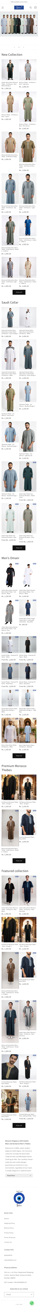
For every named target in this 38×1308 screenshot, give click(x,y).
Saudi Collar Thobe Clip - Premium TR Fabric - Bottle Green (27, 495)
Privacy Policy (8, 1233)
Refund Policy (9, 1228)
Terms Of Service (9, 1237)
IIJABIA (20, 1304)
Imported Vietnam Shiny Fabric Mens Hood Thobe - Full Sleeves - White (26, 331)
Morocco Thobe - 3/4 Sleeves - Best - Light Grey (27, 83)
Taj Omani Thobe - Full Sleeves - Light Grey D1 (25, 454)
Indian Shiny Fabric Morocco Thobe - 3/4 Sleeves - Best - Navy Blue (27, 909)
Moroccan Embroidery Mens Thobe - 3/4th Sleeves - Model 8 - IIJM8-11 (27, 240)
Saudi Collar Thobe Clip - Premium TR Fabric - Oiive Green (26, 537)
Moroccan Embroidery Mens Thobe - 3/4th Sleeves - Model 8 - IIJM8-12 (10, 249)
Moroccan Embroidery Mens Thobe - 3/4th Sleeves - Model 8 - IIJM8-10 (27, 281)
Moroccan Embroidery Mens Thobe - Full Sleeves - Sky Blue (10, 207)
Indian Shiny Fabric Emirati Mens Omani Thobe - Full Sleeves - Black (9, 591)
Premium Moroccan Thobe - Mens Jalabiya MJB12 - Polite (27, 1115)
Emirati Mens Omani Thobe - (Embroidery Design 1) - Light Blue (27, 710)
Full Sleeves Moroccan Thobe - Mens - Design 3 (10, 803)
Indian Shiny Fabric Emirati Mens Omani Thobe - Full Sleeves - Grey (9, 628)
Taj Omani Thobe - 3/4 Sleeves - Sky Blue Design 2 (9, 445)
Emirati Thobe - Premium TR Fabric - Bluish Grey (10, 682)
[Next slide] (23, 47)
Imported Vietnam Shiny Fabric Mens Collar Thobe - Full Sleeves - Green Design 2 (10, 331)
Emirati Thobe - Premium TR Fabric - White (10, 656)
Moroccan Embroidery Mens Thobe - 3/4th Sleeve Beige (10, 155)
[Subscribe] (31, 1294)
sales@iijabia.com (10, 1260)
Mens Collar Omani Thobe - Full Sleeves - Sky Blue (27, 746)
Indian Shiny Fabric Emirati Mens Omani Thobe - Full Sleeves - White (27, 591)
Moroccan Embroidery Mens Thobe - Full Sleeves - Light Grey (27, 207)
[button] (2, 7)
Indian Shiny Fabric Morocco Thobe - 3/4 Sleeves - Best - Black (10, 909)
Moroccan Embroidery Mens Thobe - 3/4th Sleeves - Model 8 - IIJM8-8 (10, 850)
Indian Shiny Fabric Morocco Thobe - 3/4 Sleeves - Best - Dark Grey (27, 1034)
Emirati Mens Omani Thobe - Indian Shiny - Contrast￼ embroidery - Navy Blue (27, 620)
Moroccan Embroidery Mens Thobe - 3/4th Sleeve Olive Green (27, 165)
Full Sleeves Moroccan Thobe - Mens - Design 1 (27, 803)
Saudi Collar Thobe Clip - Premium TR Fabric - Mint (9, 536)
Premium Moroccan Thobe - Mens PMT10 (9, 1082)
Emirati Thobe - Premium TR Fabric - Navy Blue (27, 682)
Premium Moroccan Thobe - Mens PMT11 (9, 1115)
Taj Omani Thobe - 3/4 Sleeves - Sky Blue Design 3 (27, 405)
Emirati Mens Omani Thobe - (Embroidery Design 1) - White (10, 710)
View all (19, 292)
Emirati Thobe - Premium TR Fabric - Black (27, 656)
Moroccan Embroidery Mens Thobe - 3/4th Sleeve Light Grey (10, 281)
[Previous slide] (14, 47)
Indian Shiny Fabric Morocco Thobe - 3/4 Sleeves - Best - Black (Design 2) (10, 84)
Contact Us (8, 1242)
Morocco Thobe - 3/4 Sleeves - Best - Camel (10, 115)
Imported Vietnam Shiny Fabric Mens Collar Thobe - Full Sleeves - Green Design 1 (27, 373)
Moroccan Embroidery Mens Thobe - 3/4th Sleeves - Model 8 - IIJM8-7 (10, 1046)
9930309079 (8, 1255)
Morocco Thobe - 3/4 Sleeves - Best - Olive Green (27, 125)
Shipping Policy (9, 1223)
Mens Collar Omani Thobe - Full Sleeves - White (9, 746)
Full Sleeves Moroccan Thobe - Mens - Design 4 (27, 1082)
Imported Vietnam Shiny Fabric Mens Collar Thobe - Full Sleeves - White (9, 373)
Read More (11, 1175)
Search (6, 1218)
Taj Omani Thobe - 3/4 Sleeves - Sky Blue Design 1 (9, 494)
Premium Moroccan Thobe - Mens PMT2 (27, 838)
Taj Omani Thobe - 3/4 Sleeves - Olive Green (8, 414)
